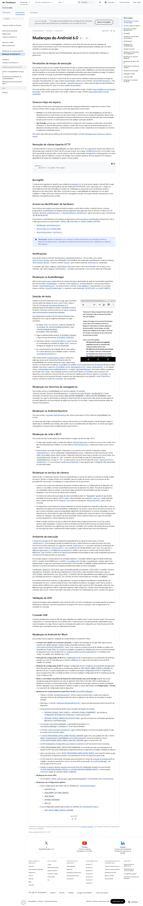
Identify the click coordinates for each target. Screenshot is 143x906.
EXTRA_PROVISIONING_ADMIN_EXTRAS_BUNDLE (78, 753)
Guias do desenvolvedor (112, 869)
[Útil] (111, 30)
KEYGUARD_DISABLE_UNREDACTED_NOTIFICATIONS (62, 718)
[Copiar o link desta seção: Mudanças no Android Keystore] (69, 411)
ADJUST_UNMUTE (104, 288)
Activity (54, 325)
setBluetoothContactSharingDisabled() (82, 652)
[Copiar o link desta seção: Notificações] (49, 254)
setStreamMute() (83, 286)
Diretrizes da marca (51, 901)
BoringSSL (75, 184)
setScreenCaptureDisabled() (59, 730)
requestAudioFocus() (47, 286)
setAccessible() (57, 548)
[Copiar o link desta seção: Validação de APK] (54, 598)
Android (31, 866)
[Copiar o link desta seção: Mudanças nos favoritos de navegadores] (79, 387)
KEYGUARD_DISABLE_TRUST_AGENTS (57, 712)
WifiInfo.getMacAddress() (50, 213)
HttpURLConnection (93, 151)
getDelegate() (97, 367)
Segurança (32, 872)
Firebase (71, 893)
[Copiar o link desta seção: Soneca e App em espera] (62, 102)
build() (67, 263)
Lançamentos (20, 12)
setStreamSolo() (72, 284)
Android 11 (89, 883)
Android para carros (73, 876)
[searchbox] (13, 18)
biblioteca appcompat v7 (41, 550)
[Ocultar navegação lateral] (23, 902)
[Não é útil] (114, 30)
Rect (67, 343)
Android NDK (109, 879)
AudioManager (52, 284)
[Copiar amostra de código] (114, 164)
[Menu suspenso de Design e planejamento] (53, 2)
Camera (67, 498)
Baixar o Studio (109, 876)
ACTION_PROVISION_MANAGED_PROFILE (54, 769)
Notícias (31, 879)
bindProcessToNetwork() (70, 462)
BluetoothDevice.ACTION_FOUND (49, 229)
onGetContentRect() (59, 341)
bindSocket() (42, 462)
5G (49, 880)
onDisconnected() (93, 501)
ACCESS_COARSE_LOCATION (90, 221)
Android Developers (38, 31)
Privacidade (51, 877)
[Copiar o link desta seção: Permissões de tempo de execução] (73, 63)
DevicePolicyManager (84, 691)
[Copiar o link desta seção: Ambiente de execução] (60, 537)
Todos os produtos (102, 893)
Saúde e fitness (52, 870)
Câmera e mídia (52, 874)
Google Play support (130, 874)
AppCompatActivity (78, 367)
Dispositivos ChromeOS (74, 872)
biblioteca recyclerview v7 (63, 550)
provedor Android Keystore (56, 415)
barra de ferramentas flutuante (53, 305)
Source (31, 876)
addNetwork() (76, 660)
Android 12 (89, 880)
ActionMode (41, 327)
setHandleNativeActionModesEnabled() (53, 369)
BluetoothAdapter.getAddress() (75, 213)
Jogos (49, 864)
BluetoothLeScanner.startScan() (49, 232)
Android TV (70, 879)
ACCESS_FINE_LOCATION (69, 221)
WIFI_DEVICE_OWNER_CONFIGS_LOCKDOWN (95, 668)
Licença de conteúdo (87, 827)
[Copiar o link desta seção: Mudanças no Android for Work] (69, 635)
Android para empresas (36, 869)
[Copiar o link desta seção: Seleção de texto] (53, 297)
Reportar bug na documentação (129, 869)
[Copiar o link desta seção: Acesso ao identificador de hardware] (76, 204)
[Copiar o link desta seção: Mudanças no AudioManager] (66, 277)
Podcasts (31, 885)
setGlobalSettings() (88, 786)
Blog (30, 882)
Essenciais (24, 2)
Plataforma (7, 8)
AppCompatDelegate (83, 369)
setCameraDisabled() (62, 695)
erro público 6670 (73, 561)
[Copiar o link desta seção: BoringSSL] (46, 180)
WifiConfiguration (80, 442)
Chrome (61, 893)
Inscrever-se (118, 901)
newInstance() (38, 543)
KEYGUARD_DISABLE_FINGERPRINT (84, 712)
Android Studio (125, 2)
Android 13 (89, 877)
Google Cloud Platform (84, 893)
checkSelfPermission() (102, 81)
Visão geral (6, 12)
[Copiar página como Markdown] (87, 38)
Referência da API (110, 872)
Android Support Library (56, 358)
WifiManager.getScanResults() (48, 225)
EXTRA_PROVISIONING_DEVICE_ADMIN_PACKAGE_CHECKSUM (62, 736)
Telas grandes (71, 866)
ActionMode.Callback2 (65, 338)
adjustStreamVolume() (54, 288)
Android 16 (89, 867)
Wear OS (69, 869)
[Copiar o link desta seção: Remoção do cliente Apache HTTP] (72, 145)
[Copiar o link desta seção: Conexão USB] (49, 615)
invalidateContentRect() (46, 354)
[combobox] (87, 2)
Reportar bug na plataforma (129, 865)
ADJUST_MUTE (90, 288)
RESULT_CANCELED (69, 772)
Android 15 (89, 870)
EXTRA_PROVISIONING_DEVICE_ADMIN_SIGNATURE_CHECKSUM (62, 740)
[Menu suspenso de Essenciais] (30, 2)
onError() (96, 498)
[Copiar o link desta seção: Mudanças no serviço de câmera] (70, 473)
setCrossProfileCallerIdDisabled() (50, 647)
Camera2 (62, 501)
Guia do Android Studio (112, 866)
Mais (60, 2)
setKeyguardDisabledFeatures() (68, 703)
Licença (40, 901)
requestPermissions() (75, 83)
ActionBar (104, 374)
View (46, 325)
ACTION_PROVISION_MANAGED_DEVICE (84, 769)
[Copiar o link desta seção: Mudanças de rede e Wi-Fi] (63, 434)
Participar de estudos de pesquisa (131, 877)
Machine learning (53, 867)
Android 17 (89, 864)
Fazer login (137, 2)
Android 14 (89, 874)
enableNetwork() (43, 453)
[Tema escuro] (112, 164)
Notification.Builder (41, 260)
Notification (93, 263)
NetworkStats (108, 779)
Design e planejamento (43, 2)
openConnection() (106, 460)
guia (110, 590)
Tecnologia (34, 12)
